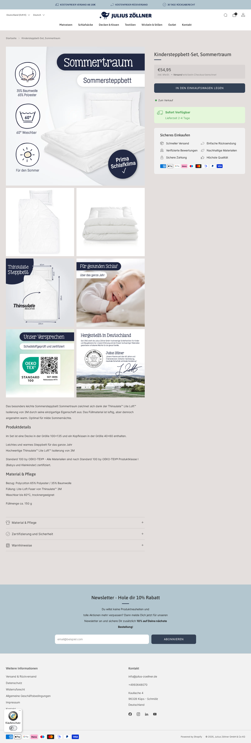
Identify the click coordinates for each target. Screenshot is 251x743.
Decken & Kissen (109, 24)
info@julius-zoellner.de (142, 676)
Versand (177, 74)
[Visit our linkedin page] (146, 714)
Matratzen (65, 24)
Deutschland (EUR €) (16, 15)
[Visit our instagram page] (138, 714)
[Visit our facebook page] (130, 714)
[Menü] (19, 711)
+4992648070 (137, 684)
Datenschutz (14, 683)
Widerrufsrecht (15, 689)
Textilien (130, 24)
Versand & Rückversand (21, 676)
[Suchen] (225, 15)
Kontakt (187, 24)
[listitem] (75, 4)
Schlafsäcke (85, 24)
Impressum (13, 702)
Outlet (172, 24)
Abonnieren (174, 639)
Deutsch (37, 15)
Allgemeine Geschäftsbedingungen (28, 695)
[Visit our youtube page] (155, 714)
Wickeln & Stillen (152, 24)
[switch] (13, 728)
